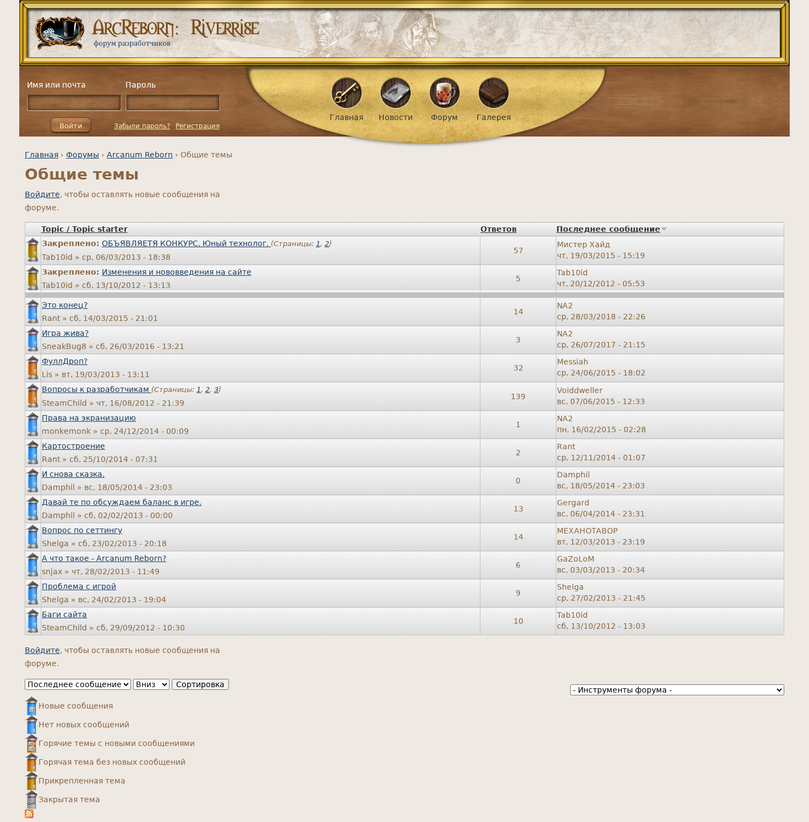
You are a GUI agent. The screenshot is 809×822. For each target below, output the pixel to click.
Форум (444, 117)
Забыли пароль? (142, 126)
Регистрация (198, 126)
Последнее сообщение (608, 229)
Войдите (42, 194)
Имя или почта (56, 84)
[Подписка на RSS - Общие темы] (29, 815)
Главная (41, 154)
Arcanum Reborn (140, 154)
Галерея (494, 117)
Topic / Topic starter (84, 229)
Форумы (82, 154)
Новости (396, 117)
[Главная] (408, 33)
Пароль (140, 84)
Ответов (498, 229)
